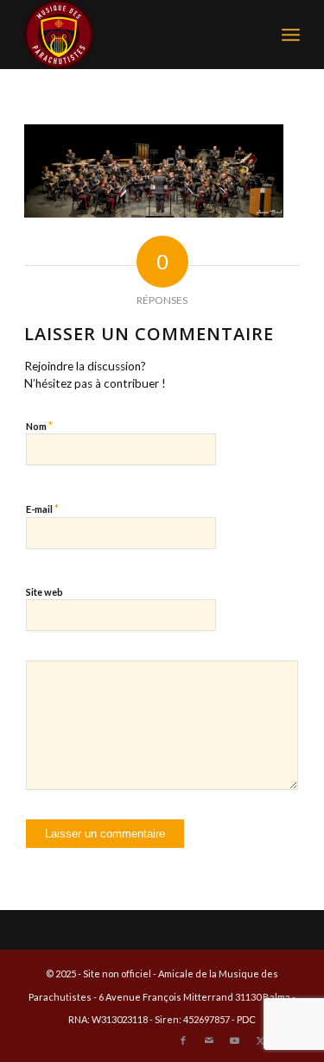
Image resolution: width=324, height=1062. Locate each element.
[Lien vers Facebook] (183, 1040)
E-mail (42, 508)
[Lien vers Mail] (209, 1040)
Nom (39, 426)
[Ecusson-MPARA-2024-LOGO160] (134, 34)
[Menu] (291, 34)
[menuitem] (291, 34)
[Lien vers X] (261, 1040)
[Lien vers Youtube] (235, 1040)
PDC (246, 1019)
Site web (44, 591)
